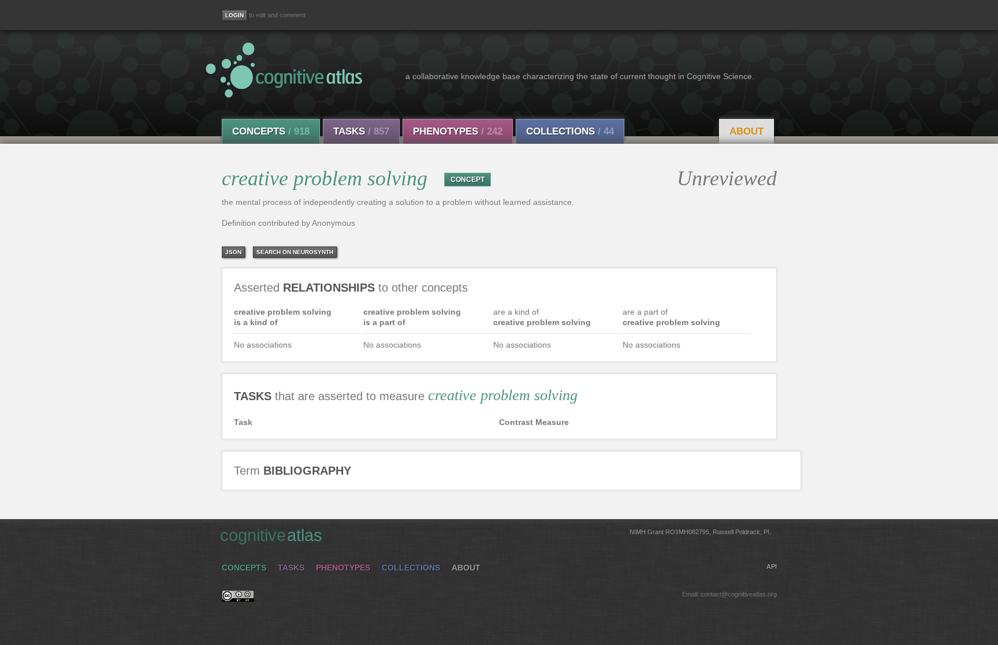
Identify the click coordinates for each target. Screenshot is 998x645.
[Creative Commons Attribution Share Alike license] (238, 598)
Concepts (271, 131)
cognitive (495, 535)
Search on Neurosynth (294, 252)
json (233, 252)
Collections (570, 131)
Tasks (361, 131)
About (746, 131)
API (771, 566)
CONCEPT (467, 180)
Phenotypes (457, 131)
